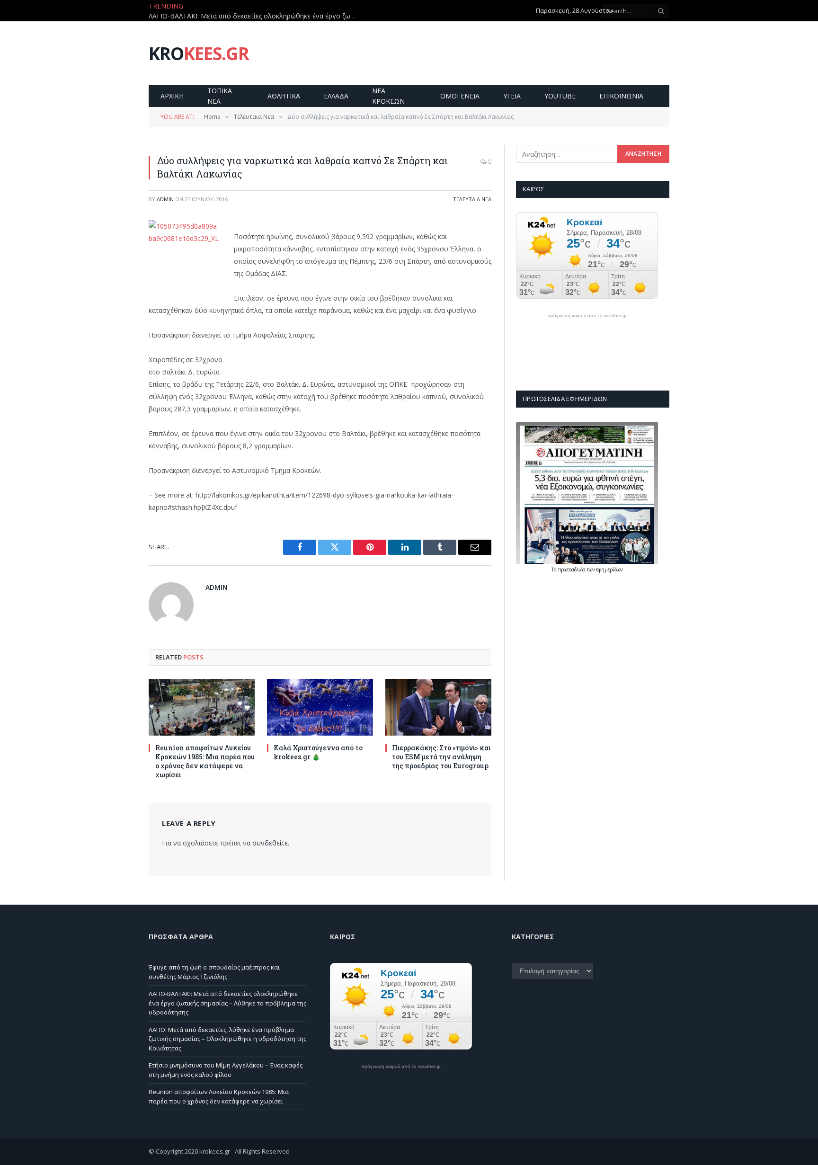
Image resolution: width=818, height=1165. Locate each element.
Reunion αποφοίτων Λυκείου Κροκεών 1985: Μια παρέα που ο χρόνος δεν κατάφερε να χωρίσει (205, 761)
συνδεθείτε (270, 842)
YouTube (560, 95)
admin (165, 199)
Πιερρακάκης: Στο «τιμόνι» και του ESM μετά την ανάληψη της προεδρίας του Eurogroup (441, 756)
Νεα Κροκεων (388, 96)
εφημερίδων (609, 569)
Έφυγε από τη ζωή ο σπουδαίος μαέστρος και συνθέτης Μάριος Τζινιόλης (214, 972)
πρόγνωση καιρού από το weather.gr (587, 315)
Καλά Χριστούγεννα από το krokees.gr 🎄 (318, 752)
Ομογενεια (460, 95)
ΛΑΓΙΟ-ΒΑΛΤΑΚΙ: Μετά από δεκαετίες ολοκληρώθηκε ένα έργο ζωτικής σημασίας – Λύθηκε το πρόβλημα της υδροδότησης (255, 16)
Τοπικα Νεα (219, 96)
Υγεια (512, 95)
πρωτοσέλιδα (572, 569)
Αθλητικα (283, 95)
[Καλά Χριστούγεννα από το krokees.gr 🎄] (320, 707)
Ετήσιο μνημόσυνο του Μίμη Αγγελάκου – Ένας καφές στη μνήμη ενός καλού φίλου (225, 1070)
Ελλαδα (336, 95)
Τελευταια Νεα (472, 199)
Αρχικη (172, 95)
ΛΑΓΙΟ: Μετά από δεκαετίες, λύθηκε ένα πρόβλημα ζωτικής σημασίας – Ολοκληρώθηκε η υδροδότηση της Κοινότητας (227, 1038)
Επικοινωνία (621, 95)
